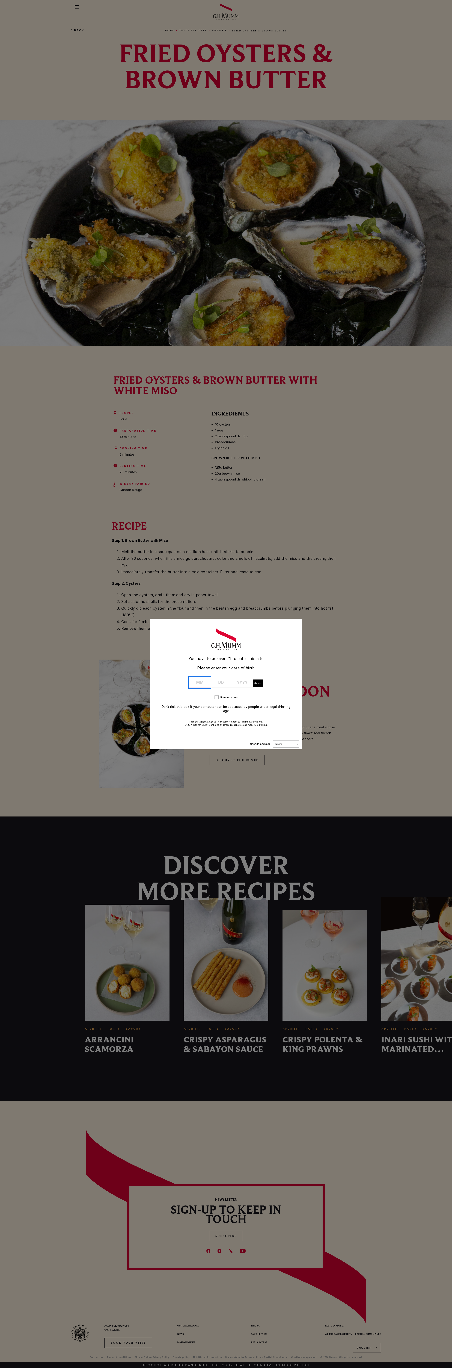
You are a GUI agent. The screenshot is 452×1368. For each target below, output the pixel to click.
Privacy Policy (206, 721)
